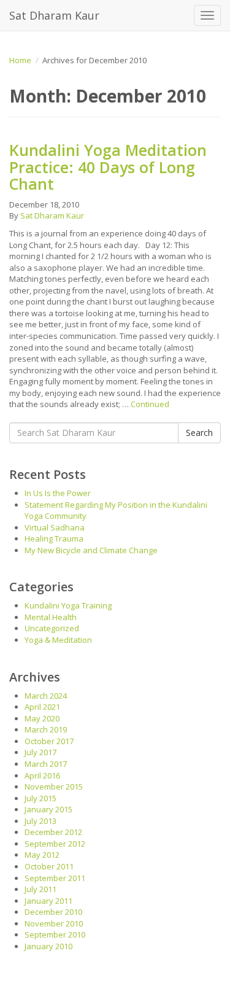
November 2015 (54, 786)
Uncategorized (52, 628)
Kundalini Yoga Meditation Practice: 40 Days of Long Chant (108, 166)
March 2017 (46, 763)
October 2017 (49, 741)
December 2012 (53, 831)
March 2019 (46, 729)
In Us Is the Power (58, 493)
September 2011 (55, 878)
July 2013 (40, 820)
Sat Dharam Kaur (54, 15)
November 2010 (54, 923)
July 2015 (40, 798)
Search (199, 432)
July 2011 (40, 889)
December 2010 (53, 911)
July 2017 (40, 752)
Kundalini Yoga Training (68, 605)
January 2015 (48, 809)
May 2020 (42, 718)
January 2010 (48, 946)
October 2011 (49, 866)
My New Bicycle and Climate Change (91, 550)
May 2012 (42, 854)
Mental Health (51, 617)
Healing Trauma (54, 538)
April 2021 (42, 706)
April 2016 (42, 775)
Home (20, 60)
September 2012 (55, 843)
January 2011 (48, 900)
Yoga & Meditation (58, 639)
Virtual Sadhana (55, 527)
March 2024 (46, 695)
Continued (150, 404)
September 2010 (55, 934)
